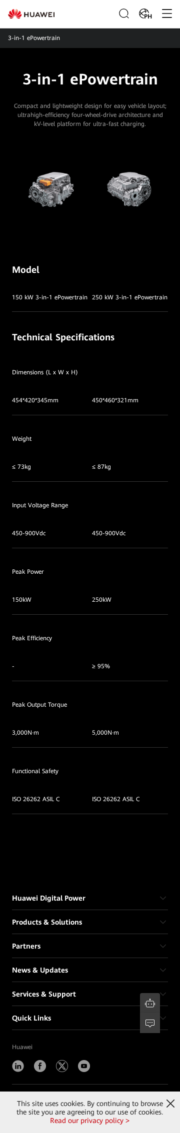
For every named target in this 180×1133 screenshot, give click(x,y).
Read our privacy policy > (90, 1121)
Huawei (22, 1047)
